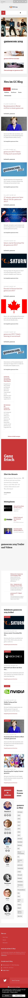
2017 (19, 835)
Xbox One (20, 916)
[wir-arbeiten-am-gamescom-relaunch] (14, 53)
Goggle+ (20, 1)
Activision (20, 838)
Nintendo (20, 878)
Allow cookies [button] (18, 995)
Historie (4, 940)
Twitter (17, 1)
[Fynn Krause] (8, 877)
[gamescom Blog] (14, 6)
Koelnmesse (20, 868)
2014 (19, 825)
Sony (19, 896)
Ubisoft (19, 908)
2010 (19, 818)
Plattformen (7, 651)
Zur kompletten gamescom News (11, 141)
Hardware (6, 448)
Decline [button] (7, 995)
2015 (19, 828)
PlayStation (20, 881)
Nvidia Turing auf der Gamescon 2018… (18, 519)
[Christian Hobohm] (8, 823)
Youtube (25, 1)
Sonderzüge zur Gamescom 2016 (20, 408)
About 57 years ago (15, 980)
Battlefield (20, 842)
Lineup (19, 871)
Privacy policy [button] (14, 992)
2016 (19, 832)
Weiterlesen (4, 955)
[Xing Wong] (8, 908)
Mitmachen (5, 942)
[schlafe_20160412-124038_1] (14, 65)
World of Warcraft (20, 912)
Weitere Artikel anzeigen (14, 436)
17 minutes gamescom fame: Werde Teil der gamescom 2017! (13, 199)
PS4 (18, 893)
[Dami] (8, 859)
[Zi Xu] (8, 841)
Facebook (14, 1)
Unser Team (5, 937)
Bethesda (20, 845)
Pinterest (22, 1)
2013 (19, 822)
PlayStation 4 (20, 885)
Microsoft (20, 875)
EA (18, 856)
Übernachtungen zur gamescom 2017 (13, 70)
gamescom (12, 113)
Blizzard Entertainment (21, 852)
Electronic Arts (20, 861)
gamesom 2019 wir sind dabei (11, 58)
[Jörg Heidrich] (8, 893)
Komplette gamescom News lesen (10, 644)
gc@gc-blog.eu (6, 970)
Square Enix (19, 900)
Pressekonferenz (21, 889)
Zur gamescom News (9, 468)
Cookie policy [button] (5, 992)
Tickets (19, 904)
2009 (19, 815)
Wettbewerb (7, 755)
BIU (18, 848)
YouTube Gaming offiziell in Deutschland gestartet (20, 379)
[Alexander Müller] (8, 806)
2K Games (20, 812)
